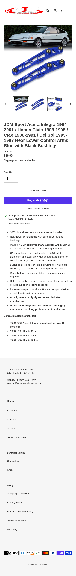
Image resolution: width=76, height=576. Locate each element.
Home (10, 401)
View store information (19, 223)
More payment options (38, 208)
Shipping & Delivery (18, 493)
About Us (12, 410)
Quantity (8, 172)
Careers (11, 419)
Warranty (12, 529)
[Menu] (70, 10)
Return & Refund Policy (20, 511)
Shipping (8, 160)
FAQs (10, 470)
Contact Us (13, 461)
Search (11, 428)
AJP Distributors (42, 564)
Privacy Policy (14, 502)
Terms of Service (16, 437)
